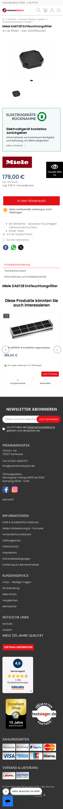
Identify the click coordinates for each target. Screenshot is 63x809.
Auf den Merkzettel (17, 239)
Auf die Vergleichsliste (19, 234)
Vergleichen (10, 600)
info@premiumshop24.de (18, 466)
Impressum (9, 552)
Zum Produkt (50, 374)
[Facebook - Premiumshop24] (5, 490)
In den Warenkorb (31, 201)
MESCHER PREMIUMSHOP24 (24, 786)
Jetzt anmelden (48, 419)
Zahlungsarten (11, 540)
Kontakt (7, 624)
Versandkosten (25, 185)
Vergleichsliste (18, 383)
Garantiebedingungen (16, 559)
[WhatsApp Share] (13, 248)
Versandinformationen (16, 534)
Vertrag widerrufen (18, 647)
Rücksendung (10, 588)
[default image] (31, 59)
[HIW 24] (38, 795)
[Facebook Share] (5, 247)
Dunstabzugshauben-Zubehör (17, 21)
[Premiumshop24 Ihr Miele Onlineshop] (13, 10)
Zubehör (12, 19)
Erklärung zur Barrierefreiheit (20, 565)
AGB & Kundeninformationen (20, 522)
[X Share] (20, 248)
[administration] (44, 795)
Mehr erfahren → (16, 145)
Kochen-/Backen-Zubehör (32, 19)
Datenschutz (10, 546)
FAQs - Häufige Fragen (16, 582)
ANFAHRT (8, 500)
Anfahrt (7, 630)
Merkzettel (45, 383)
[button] (31, 80)
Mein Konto (9, 594)
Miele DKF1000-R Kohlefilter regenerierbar (27, 347)
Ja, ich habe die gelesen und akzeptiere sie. (30, 428)
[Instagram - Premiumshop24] (14, 490)
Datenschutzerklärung (41, 427)
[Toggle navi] (59, 10)
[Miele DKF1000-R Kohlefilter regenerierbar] (31, 329)
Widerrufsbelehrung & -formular (23, 528)
